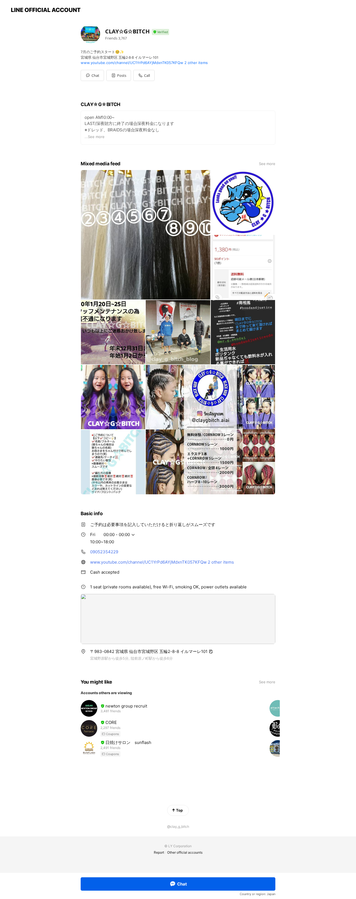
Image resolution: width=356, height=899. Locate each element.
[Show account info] (160, 32)
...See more (95, 136)
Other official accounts (184, 852)
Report (159, 852)
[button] (118, 75)
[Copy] (210, 651)
